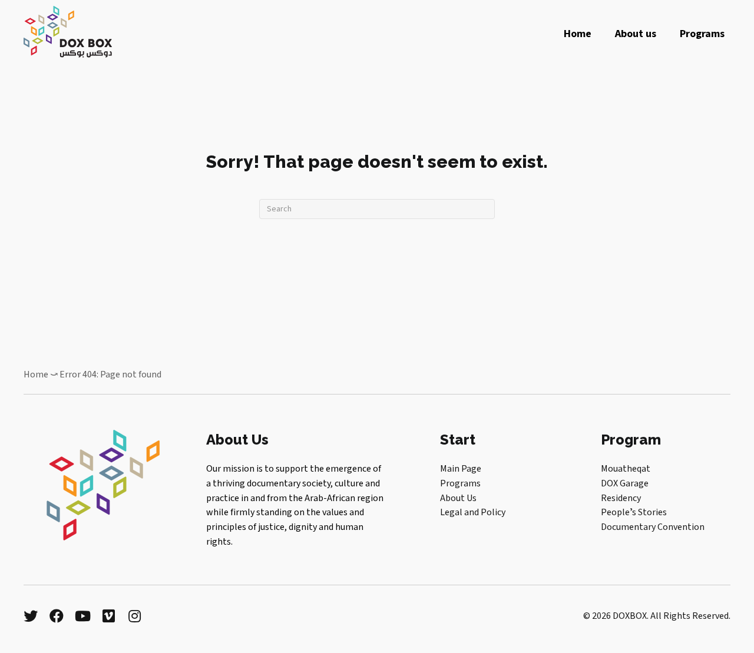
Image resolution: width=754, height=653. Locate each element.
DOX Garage (625, 483)
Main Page (460, 468)
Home (36, 374)
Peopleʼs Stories (634, 512)
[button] (31, 616)
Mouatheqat (625, 468)
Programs (460, 483)
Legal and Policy (472, 512)
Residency (621, 498)
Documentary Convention (653, 527)
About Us (458, 498)
